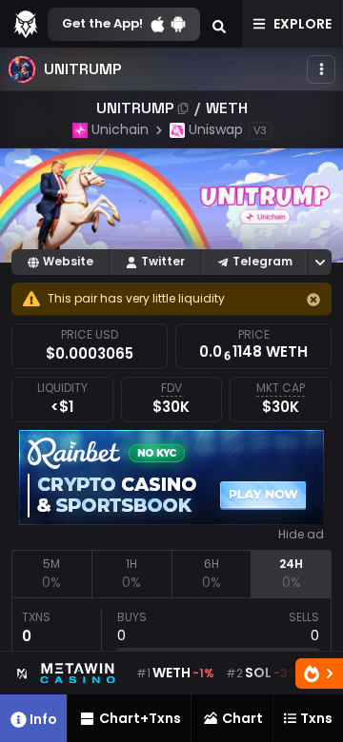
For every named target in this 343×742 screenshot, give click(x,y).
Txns (316, 718)
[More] (321, 69)
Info (43, 719)
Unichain (120, 129)
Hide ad (301, 534)
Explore (302, 23)
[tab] (51, 573)
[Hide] (313, 299)
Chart (242, 718)
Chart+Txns (140, 718)
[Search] (219, 24)
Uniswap (216, 129)
